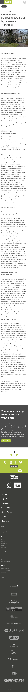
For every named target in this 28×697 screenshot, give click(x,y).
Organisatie (3, 541)
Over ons (5, 521)
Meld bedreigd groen (5, 531)
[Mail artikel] (11, 455)
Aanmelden (6, 440)
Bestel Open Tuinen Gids (6, 554)
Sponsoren (3, 547)
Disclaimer (10, 689)
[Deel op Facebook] (14, 455)
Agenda (4, 499)
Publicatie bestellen (5, 561)
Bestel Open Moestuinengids (7, 555)
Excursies (5, 503)
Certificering (4, 543)
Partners (3, 545)
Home (4, 494)
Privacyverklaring (16, 689)
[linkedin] (12, 462)
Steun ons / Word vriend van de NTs (9, 529)
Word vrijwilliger (4, 533)
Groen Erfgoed (7, 508)
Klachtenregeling (5, 559)
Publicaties (5, 516)
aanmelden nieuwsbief (12, 470)
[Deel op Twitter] (17, 455)
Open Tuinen (6, 512)
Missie (2, 539)
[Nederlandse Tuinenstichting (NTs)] (8, 2)
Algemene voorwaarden (6, 557)
